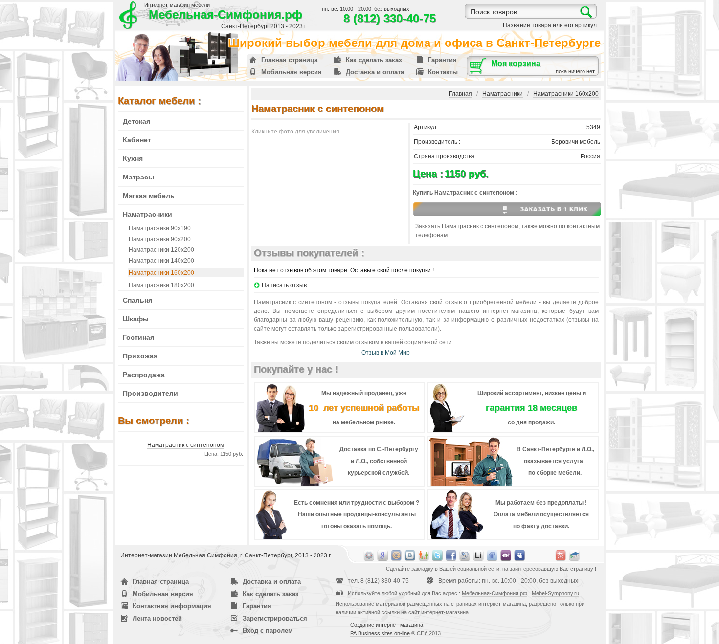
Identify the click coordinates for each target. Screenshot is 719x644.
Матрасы (138, 177)
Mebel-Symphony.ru (555, 593)
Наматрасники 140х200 (161, 260)
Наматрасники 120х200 (161, 249)
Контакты (443, 72)
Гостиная (138, 337)
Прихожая (140, 356)
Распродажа (144, 374)
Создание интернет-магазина (386, 625)
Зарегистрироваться (275, 618)
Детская (136, 121)
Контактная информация (172, 606)
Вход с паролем (268, 630)
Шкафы (136, 319)
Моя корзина (515, 63)
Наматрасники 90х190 (160, 228)
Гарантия (442, 60)
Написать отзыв (284, 285)
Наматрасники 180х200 (161, 285)
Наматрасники (147, 214)
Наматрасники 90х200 (160, 239)
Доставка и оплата (375, 72)
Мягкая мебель (149, 196)
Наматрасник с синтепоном (185, 445)
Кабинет (137, 140)
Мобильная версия (291, 72)
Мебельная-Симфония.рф (225, 14)
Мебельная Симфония (205, 555)
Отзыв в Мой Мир (385, 352)
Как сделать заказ (374, 60)
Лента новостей (157, 618)
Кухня (133, 158)
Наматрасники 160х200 (161, 272)
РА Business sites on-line (380, 633)
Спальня (137, 300)
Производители (150, 393)
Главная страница (289, 60)
